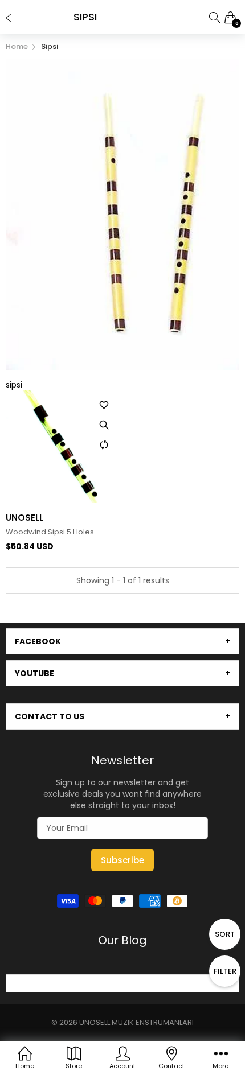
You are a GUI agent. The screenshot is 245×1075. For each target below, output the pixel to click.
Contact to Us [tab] (49, 716)
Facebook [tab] (38, 641)
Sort (225, 934)
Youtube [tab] (34, 673)
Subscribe (122, 860)
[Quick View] (104, 424)
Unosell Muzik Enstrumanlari (136, 1022)
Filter (225, 971)
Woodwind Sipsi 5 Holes (50, 532)
